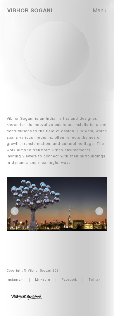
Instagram (15, 279)
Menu (100, 10)
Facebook (69, 279)
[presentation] (14, 211)
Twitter (94, 279)
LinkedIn (42, 279)
